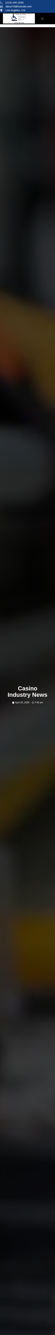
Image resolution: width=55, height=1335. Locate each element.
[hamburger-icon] (42, 18)
